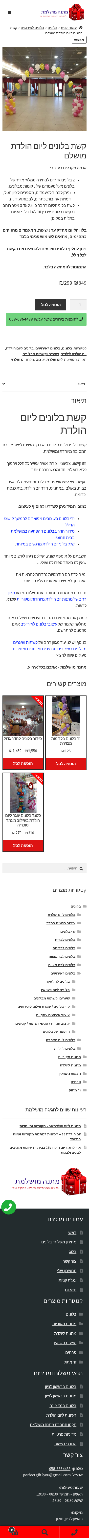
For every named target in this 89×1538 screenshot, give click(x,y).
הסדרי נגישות (65, 1443)
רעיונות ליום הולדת (61, 1415)
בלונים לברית (65, 939)
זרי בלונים (67, 931)
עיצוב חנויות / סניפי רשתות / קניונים (42, 1023)
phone (74, 1532)
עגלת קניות (67, 1280)
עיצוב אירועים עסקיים (53, 1015)
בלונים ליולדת (64, 1048)
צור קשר (69, 1261)
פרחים (76, 1082)
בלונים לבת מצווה (61, 965)
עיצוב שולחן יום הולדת (28, 359)
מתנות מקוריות (69, 1057)
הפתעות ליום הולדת (61, 359)
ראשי (72, 1232)
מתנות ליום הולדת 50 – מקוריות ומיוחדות (50, 1126)
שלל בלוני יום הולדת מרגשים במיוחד (45, 544)
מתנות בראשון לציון (60, 1395)
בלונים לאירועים (32, 27)
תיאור (82, 383)
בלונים (52, 27)
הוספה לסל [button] (23, 763)
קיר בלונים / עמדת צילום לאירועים (44, 1006)
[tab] (44, 384)
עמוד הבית (69, 27)
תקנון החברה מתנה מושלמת (53, 1424)
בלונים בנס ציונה (62, 1405)
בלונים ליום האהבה (60, 1040)
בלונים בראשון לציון (60, 1386)
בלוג (72, 1251)
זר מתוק (75, 1090)
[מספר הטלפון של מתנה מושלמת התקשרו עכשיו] (12, 1205)
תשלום (70, 1289)
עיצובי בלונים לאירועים (39, 624)
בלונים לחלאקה (57, 981)
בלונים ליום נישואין (55, 990)
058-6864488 (59, 1468)
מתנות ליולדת (70, 1065)
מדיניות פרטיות (64, 1434)
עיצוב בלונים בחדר (60, 923)
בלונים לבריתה (64, 948)
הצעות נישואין (70, 1073)
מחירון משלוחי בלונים (58, 1241)
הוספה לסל (51, 304)
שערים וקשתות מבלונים (40, 354)
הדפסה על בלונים (56, 1031)
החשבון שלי (66, 1270)
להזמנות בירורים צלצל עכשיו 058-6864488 (44, 319)
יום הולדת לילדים (74, 354)
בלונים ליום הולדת (20, 348)
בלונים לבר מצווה (62, 956)
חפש (44, 1532)
